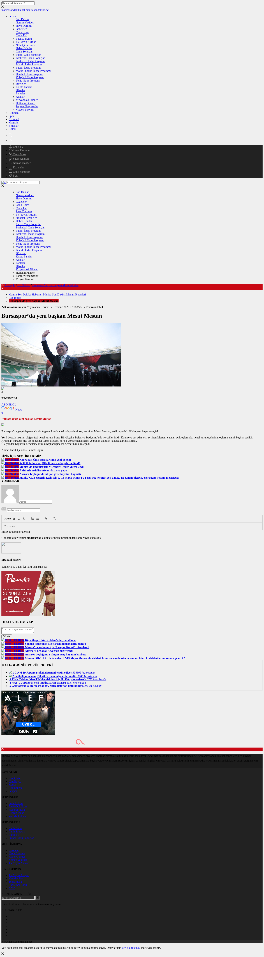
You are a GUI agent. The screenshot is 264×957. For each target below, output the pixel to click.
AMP (12, 888)
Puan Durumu (24, 38)
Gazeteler (21, 28)
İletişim (13, 791)
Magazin (13, 122)
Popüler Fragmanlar (27, 106)
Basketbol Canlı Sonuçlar (30, 57)
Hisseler (20, 90)
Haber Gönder (24, 48)
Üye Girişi (14, 778)
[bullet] (37, 519)
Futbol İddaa (16, 803)
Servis (12, 16)
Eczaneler (18, 167)
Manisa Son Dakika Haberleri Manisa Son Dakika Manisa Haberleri (47, 294)
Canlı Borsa (22, 32)
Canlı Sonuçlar (24, 51)
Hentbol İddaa (17, 809)
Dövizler (21, 83)
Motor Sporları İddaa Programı (33, 70)
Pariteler (20, 93)
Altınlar (20, 96)
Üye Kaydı (15, 781)
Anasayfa (9, 285)
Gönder (6, 518)
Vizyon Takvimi (25, 109)
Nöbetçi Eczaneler (26, 45)
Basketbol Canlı (18, 884)
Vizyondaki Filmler (27, 99)
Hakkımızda (15, 787)
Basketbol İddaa (18, 806)
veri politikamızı (131, 947)
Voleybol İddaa (17, 816)
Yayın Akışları (20, 158)
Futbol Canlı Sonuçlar (28, 54)
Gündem (13, 112)
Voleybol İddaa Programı (30, 77)
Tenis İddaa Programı (28, 80)
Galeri (12, 128)
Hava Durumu (24, 25)
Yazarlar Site (16, 878)
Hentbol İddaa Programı (29, 74)
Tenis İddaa (15, 881)
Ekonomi (14, 119)
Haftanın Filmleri (25, 103)
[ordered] (32, 519)
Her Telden (23, 285)
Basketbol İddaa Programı (30, 61)
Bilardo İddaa (16, 812)
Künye (12, 784)
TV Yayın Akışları (26, 41)
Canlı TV (21, 35)
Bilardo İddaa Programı (29, 64)
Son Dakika (22, 19)
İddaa (15, 176)
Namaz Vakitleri (25, 22)
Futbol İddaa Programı (28, 67)
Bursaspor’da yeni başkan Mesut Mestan (55, 285)
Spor (11, 116)
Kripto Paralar (24, 87)
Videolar (13, 125)
